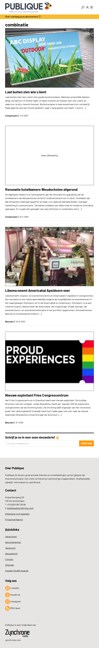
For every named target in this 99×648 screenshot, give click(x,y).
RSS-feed (15, 608)
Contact (9, 559)
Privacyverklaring (14, 519)
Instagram (15, 601)
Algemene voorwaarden (17, 513)
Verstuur (86, 443)
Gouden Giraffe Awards (16, 570)
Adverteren (11, 536)
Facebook (15, 594)
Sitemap (9, 565)
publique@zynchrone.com (20, 508)
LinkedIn (14, 588)
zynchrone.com (13, 640)
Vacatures (10, 547)
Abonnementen (13, 542)
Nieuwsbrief (11, 553)
